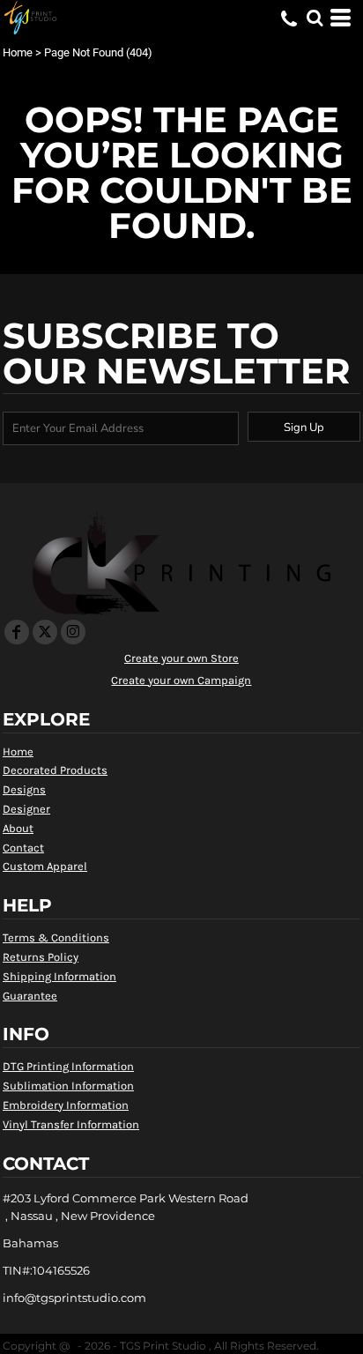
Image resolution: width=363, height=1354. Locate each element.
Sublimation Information (68, 1085)
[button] (314, 17)
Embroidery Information (66, 1105)
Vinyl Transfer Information (71, 1124)
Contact (23, 847)
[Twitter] (45, 632)
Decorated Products (55, 770)
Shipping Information (59, 976)
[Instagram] (73, 632)
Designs (24, 789)
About (18, 828)
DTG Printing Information (68, 1066)
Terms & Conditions (56, 937)
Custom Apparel (45, 866)
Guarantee (30, 995)
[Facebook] (16, 632)
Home (18, 52)
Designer (26, 808)
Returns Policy (40, 956)
